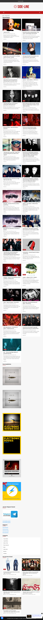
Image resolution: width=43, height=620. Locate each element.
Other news (5, 549)
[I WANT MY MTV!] (12, 25)
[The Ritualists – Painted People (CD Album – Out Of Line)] (31, 245)
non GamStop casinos (6, 521)
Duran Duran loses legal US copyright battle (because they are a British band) (30, 328)
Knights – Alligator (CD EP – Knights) (30, 277)
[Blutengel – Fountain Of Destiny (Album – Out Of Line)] (12, 196)
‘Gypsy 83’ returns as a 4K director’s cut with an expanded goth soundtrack (31, 592)
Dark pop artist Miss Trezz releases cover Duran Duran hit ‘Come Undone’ (31, 56)
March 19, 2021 (32, 206)
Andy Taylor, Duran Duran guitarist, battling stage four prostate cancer (10, 80)
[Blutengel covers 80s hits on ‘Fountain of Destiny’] (12, 221)
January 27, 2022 (33, 107)
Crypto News (5, 540)
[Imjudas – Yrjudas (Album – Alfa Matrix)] (31, 72)
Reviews (24, 77)
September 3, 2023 (33, 58)
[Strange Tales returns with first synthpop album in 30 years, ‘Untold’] (12, 48)
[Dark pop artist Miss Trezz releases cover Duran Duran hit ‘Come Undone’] (31, 48)
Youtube (5, 553)
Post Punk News (5, 527)
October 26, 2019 (13, 256)
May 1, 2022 (32, 81)
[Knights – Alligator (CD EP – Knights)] (31, 270)
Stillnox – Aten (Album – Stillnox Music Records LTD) (30, 204)
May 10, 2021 (13, 206)
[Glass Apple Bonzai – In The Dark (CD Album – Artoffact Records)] (12, 320)
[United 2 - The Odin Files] (12, 399)
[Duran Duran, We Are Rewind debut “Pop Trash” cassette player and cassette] (31, 25)
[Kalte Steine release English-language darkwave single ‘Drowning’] (12, 584)
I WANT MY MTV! (6, 32)
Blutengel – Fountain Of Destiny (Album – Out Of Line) (11, 204)
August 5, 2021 (14, 181)
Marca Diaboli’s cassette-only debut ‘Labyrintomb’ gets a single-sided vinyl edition (11, 611)
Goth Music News (6, 530)
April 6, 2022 (13, 106)
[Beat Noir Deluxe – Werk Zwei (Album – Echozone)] (12, 120)
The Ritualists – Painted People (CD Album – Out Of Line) (31, 253)
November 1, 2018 (13, 280)
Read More (4, 39)
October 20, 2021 (33, 130)
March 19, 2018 (32, 278)
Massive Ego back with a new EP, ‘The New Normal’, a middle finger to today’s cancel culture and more (31, 105)
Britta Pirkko (25, 575)
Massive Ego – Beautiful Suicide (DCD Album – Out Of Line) (30, 303)
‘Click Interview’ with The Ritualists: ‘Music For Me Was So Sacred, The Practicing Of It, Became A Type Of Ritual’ (11, 253)
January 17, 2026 (12, 33)
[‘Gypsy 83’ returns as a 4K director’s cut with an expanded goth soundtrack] (31, 584)
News (4, 29)
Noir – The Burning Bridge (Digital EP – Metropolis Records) (10, 353)
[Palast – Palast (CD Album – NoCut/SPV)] (12, 295)
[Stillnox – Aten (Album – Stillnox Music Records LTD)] (31, 196)
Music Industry (6, 545)
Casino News (5, 538)
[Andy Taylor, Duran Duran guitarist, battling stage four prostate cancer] (12, 72)
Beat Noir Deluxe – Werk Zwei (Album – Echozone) (11, 128)
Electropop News (5, 532)
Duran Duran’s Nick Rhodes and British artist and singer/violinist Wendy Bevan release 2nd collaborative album (30, 180)
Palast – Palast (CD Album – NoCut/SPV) (11, 302)
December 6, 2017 (13, 303)
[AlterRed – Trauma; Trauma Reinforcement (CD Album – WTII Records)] (12, 270)
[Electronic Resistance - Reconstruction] (12, 468)
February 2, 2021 (14, 231)
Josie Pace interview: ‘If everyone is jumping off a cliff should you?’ (10, 104)
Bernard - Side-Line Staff (7, 58)
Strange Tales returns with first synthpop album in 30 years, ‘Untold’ (11, 56)
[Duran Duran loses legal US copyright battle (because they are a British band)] (31, 320)
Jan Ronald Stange (6, 33)
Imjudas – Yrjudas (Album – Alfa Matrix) (30, 79)
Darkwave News (5, 529)
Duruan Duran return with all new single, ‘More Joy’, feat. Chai (11, 179)
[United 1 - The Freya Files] (12, 376)
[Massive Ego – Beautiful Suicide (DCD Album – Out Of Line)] (31, 295)
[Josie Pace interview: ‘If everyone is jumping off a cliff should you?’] (12, 96)
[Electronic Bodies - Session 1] (12, 445)
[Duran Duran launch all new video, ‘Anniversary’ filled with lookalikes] (31, 120)
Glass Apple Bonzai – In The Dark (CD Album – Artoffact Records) (10, 328)
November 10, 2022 (14, 82)
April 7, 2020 (32, 231)
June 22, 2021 (33, 182)
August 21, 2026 (14, 574)
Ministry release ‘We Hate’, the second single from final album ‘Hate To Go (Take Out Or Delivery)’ (30, 573)
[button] (4, 12)
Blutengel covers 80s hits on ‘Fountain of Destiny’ (11, 229)
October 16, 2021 (13, 156)
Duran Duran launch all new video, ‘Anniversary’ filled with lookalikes (29, 128)
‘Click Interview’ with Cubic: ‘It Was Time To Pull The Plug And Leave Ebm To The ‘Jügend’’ (11, 153)
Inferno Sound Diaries (26, 81)
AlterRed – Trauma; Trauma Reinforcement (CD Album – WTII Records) (11, 278)
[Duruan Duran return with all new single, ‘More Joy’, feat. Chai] (12, 171)
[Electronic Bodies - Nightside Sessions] (12, 422)
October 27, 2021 (13, 130)
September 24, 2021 (33, 157)
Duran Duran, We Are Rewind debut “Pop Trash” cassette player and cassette (31, 33)
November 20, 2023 (14, 58)
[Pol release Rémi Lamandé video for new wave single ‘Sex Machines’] (12, 564)
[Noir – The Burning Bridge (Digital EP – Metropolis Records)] (12, 345)
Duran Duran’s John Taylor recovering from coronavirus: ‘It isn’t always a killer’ (31, 229)
